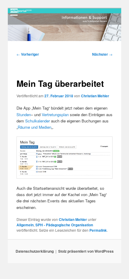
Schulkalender (37, 121)
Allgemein (25, 225)
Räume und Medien (34, 127)
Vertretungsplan (55, 114)
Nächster (102, 54)
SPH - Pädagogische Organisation (64, 225)
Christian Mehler (95, 95)
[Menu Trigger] (14, 11)
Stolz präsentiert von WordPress (86, 251)
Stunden (23, 114)
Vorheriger (27, 54)
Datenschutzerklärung (35, 251)
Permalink (98, 230)
